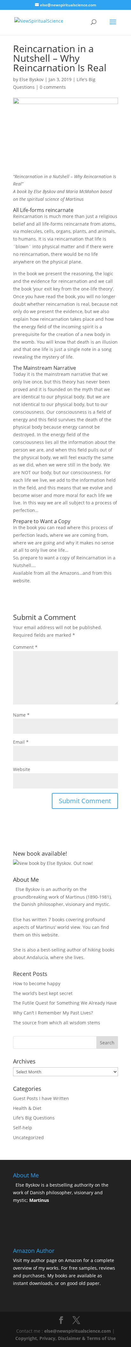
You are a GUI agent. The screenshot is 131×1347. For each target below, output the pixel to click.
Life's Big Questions (34, 1118)
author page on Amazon (56, 1260)
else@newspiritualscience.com (77, 1331)
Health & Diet (27, 1108)
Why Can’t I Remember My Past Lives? (53, 1013)
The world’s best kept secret (42, 993)
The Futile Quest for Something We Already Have (65, 1003)
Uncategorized (28, 1137)
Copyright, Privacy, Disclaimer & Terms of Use (65, 1338)
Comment (25, 647)
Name (21, 715)
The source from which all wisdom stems (56, 1023)
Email (21, 742)
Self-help (22, 1128)
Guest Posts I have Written (41, 1098)
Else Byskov (31, 79)
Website (21, 769)
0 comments (53, 87)
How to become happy (36, 983)
